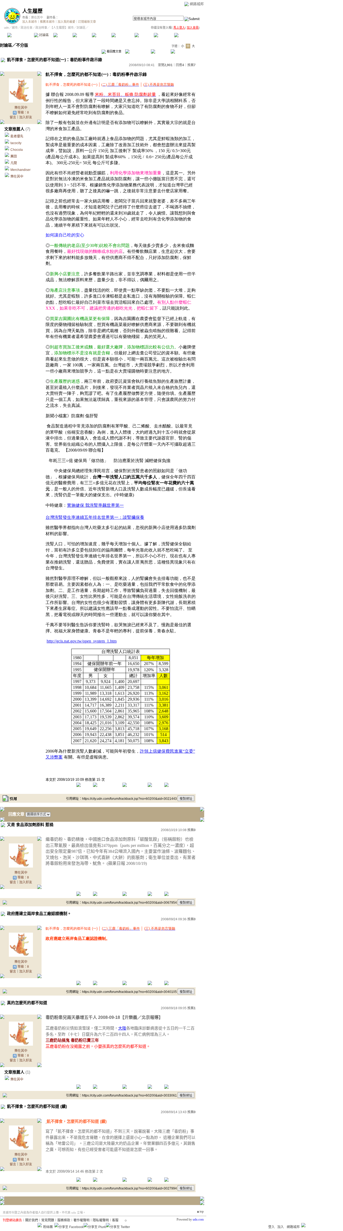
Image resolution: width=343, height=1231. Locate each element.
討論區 (43, 35)
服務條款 (63, 1220)
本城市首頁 (20, 35)
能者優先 (16, 136)
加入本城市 (29, 21)
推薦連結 (122, 35)
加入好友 (25, 117)
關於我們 (31, 1220)
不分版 (22, 45)
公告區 (144, 35)
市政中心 (187, 35)
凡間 (13, 163)
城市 (15, 27)
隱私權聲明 (101, 1220)
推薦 (191, 65)
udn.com (198, 1219)
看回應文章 (113, 51)
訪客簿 (163, 35)
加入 (280, 1227)
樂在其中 (37, 17)
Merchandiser (20, 170)
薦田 (13, 156)
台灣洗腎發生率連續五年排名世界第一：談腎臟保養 (95, 517)
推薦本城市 (47, 21)
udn (6, 27)
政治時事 (41, 27)
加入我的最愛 (66, 21)
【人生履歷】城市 (62, 27)
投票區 (82, 35)
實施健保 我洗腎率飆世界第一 (95, 505)
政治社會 (26, 27)
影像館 (101, 35)
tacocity (15, 143)
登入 (271, 1227)
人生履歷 (32, 11)
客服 (115, 1220)
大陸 (122, 1028)
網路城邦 (197, 4)
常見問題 (47, 1220)
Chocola (16, 150)
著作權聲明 (81, 1220)
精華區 (63, 35)
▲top (200, 1211)
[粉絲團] (40, 1225)
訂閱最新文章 (87, 21)
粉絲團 (48, 1227)
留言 (13, 117)
